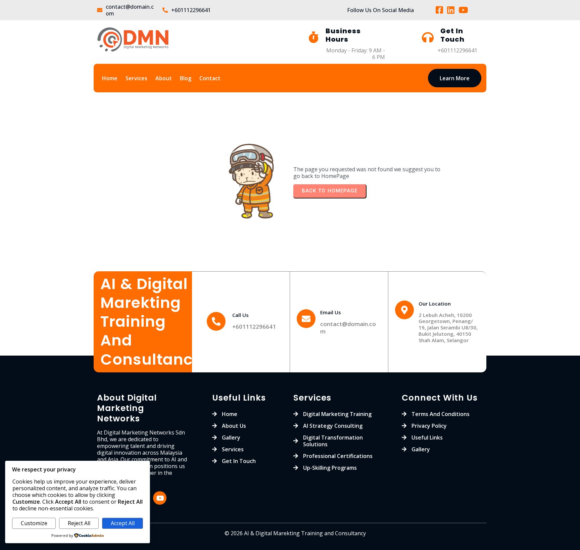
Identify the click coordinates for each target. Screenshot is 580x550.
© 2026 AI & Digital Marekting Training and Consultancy (295, 533)
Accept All (123, 523)
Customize (34, 523)
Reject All (79, 523)
